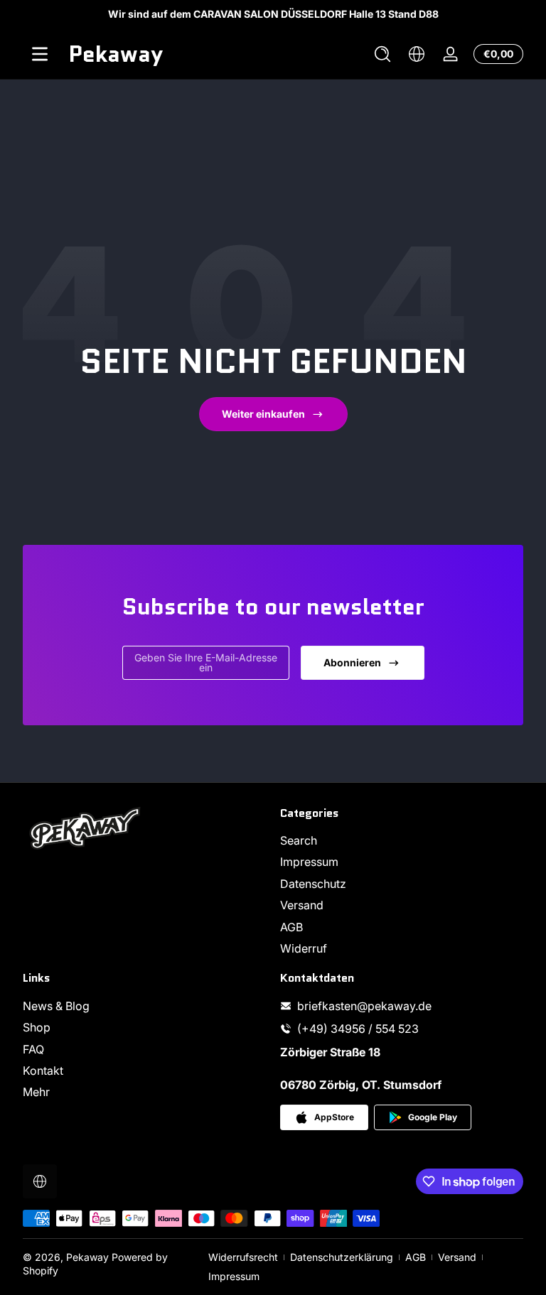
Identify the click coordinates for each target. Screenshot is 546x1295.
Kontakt (43, 1070)
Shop (36, 1027)
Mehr (36, 1092)
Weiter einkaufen (263, 414)
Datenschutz (313, 884)
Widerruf (303, 948)
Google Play (432, 1117)
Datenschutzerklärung (341, 1257)
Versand (301, 905)
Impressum (309, 862)
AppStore (334, 1117)
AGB (291, 927)
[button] (382, 54)
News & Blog (56, 1006)
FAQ (33, 1049)
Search (298, 840)
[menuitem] (401, 840)
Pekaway (87, 1257)
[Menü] (40, 54)
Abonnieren (352, 662)
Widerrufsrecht (243, 1257)
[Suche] (382, 54)
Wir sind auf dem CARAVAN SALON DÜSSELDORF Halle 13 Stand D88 (273, 14)
